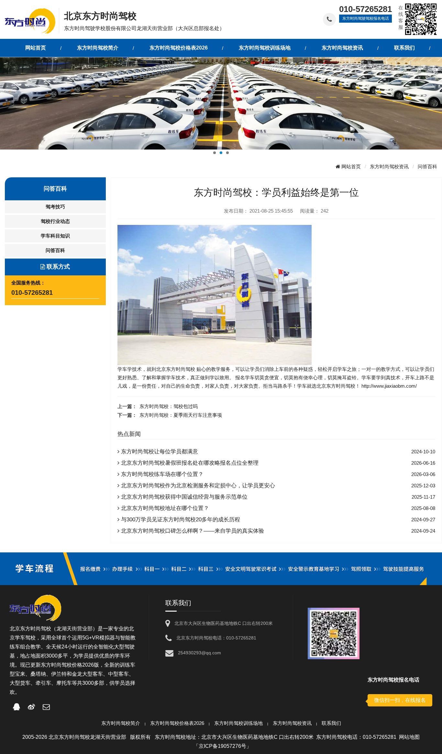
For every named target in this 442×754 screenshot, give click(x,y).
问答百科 (427, 166)
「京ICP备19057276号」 (222, 746)
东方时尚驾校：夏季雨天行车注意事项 (180, 415)
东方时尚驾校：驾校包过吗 (168, 406)
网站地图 (409, 737)
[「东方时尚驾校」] (32, 20)
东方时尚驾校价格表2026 (177, 723)
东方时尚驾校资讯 (389, 166)
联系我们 (331, 723)
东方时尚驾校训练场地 (238, 723)
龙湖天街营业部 (74, 628)
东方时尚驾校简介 (120, 723)
